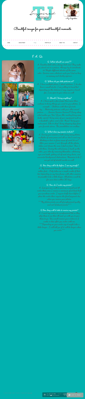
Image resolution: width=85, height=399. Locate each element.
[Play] (45, 395)
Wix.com (30, 393)
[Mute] (64, 394)
